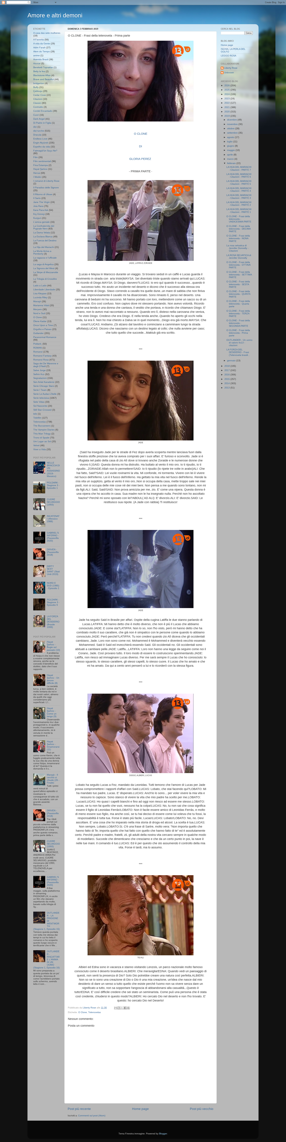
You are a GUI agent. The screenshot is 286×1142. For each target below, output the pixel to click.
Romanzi (38, 352)
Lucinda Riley (40, 297)
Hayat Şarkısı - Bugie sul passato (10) (53, 646)
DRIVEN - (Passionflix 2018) (53, 552)
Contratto (38, 107)
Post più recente (79, 1109)
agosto (231, 137)
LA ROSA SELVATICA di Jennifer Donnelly (238, 256)
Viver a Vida (39, 449)
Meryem (37, 309)
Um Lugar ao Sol (42, 441)
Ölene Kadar (40, 321)
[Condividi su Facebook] (125, 1008)
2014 (227, 383)
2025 (227, 90)
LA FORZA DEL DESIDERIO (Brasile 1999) (53, 621)
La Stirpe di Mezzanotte (45, 272)
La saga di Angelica (43, 264)
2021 (227, 107)
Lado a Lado (40, 285)
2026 (227, 85)
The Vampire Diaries (44, 429)
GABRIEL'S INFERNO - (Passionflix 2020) (53, 537)
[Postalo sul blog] (118, 1008)
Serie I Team (40, 390)
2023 (227, 98)
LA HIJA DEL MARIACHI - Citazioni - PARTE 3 (238, 196)
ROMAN (37, 348)
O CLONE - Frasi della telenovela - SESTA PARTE (238, 284)
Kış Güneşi (39, 214)
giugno (231, 146)
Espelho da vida (41, 146)
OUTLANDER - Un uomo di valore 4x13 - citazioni (239, 343)
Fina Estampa (40, 165)
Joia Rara (38, 206)
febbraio (231, 163)
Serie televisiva (41, 398)
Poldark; (37, 344)
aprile (230, 154)
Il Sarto (37, 198)
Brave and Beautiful (43, 79)
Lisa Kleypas (40, 293)
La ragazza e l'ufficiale (45, 258)
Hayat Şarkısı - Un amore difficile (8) (53, 679)
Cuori (36, 115)
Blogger (163, 1133)
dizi (35, 127)
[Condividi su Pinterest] (128, 1008)
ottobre (231, 128)
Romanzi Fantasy (42, 356)
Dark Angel (39, 119)
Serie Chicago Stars (43, 386)
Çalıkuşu (37, 91)
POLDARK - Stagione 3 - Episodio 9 (53, 602)
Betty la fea (39, 71)
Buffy (36, 87)
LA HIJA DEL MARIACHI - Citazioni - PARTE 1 (238, 210)
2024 (227, 94)
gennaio (231, 360)
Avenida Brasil (40, 59)
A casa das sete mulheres (46, 33)
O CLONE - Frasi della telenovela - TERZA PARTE (238, 313)
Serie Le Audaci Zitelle (45, 394)
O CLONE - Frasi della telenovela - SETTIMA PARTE (239, 275)
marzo (230, 159)
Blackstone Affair (42, 75)
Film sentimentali (42, 161)
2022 (227, 103)
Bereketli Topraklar (43, 67)
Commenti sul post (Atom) (91, 1115)
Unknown (229, 72)
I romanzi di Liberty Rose (46, 181)
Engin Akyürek (40, 143)
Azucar (37, 63)
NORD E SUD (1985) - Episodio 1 (53, 586)
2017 (227, 370)
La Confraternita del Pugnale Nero (43, 227)
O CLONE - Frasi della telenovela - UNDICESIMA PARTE (238, 219)
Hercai (36, 173)
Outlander (38, 333)
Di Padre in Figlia (42, 123)
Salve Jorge (39, 370)
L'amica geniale (41, 222)
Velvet (36, 445)
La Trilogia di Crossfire (45, 279)
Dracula (37, 135)
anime (36, 55)
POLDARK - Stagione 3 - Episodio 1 (53, 485)
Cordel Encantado (42, 111)
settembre (232, 133)
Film (35, 157)
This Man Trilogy (42, 433)
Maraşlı (37, 301)
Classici (37, 103)
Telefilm (37, 418)
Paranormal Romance (44, 337)
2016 (227, 374)
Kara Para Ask (40, 210)
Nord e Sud (39, 313)
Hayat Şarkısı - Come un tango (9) (51, 712)
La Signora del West (43, 268)
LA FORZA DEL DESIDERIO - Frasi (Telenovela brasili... (238, 352)
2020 (227, 111)
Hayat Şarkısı (40, 169)
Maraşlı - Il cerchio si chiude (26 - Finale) (53, 779)
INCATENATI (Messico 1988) (53, 519)
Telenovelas (94, 1012)
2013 (227, 387)
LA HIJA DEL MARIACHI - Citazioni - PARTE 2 (238, 203)
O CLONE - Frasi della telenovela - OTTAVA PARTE (238, 265)
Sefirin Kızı (39, 374)
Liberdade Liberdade (44, 289)
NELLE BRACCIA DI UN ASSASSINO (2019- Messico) (53, 469)
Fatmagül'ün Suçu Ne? (45, 150)
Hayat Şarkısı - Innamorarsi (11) (53, 745)
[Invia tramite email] (115, 1008)
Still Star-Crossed (42, 410)
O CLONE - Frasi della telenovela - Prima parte (238, 333)
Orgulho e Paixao (42, 329)
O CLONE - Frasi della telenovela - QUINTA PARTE (238, 294)
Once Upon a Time (43, 325)
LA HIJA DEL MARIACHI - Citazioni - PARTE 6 (238, 175)
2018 (227, 366)
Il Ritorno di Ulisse (42, 194)
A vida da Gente (41, 43)
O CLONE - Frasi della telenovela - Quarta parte (238, 304)
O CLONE (140, 133)
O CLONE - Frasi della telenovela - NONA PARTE (238, 238)
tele (35, 414)
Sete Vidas (39, 402)
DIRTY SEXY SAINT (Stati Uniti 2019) (53, 570)
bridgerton (38, 83)
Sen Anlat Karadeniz (43, 382)
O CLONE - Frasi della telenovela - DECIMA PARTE (238, 229)
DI (140, 146)
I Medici (37, 177)
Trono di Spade (41, 437)
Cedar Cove (39, 95)
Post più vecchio (201, 1109)
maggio (231, 150)
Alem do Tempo (41, 51)
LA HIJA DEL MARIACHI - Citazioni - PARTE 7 (238, 168)
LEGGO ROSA (228, 55)
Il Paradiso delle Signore (46, 187)
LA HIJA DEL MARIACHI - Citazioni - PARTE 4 (238, 189)
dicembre (232, 120)
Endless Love (40, 139)
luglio (230, 141)
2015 (227, 379)
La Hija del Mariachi (43, 247)
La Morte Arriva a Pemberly (42, 252)
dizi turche (38, 131)
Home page (140, 1109)
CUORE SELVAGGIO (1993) (53, 502)
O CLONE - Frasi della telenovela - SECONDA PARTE (238, 323)
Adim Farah (39, 47)
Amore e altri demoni (54, 15)
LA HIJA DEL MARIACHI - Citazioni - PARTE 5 (238, 182)
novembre (232, 124)
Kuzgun (37, 218)
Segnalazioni (40, 378)
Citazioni (37, 99)
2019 (227, 116)
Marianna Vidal (41, 305)
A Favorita (38, 39)
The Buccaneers (41, 426)
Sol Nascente (40, 406)
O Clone (82, 1012)
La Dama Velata (41, 232)
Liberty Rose (230, 68)
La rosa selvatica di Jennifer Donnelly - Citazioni (237, 248)
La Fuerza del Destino (44, 240)
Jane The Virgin (41, 202)
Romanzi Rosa (41, 359)
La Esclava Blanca (42, 236)
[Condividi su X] (122, 1008)
